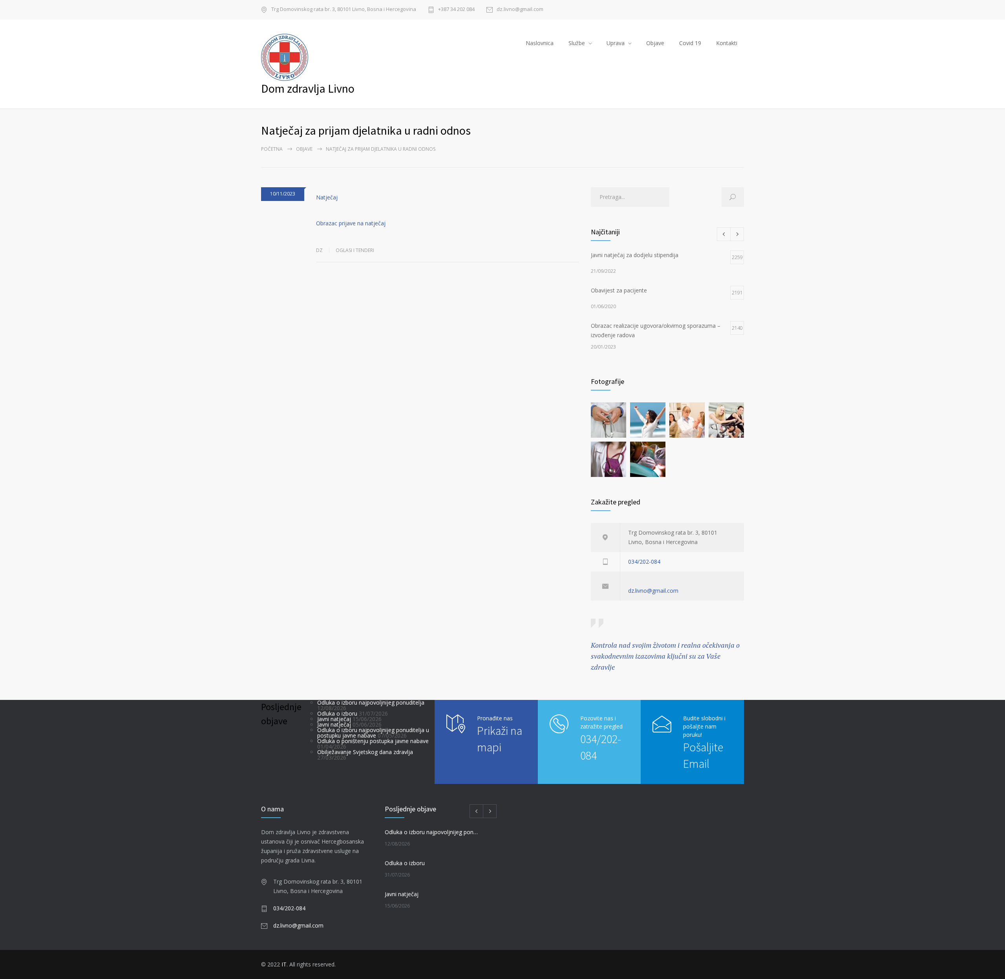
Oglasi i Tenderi (355, 250)
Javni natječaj (334, 719)
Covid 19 (690, 43)
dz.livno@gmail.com (520, 10)
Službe (576, 43)
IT (284, 964)
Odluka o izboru (337, 713)
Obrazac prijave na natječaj (351, 223)
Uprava (616, 43)
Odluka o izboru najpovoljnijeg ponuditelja (370, 702)
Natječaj (327, 197)
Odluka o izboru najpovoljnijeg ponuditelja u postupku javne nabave (373, 732)
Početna (272, 149)
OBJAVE (304, 149)
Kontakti (726, 43)
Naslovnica (540, 43)
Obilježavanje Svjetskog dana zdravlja (365, 752)
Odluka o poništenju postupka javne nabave (373, 741)
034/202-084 (644, 561)
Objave (655, 43)
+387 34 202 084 (456, 10)
